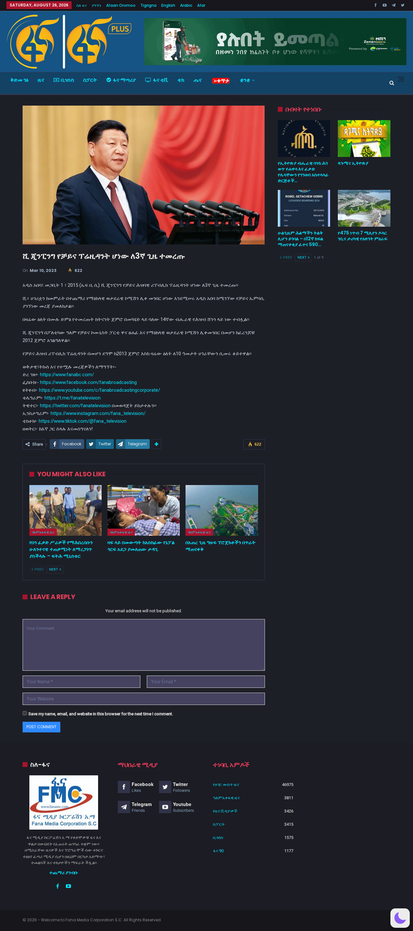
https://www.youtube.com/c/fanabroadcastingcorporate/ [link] (99, 390)
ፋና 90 (218, 850)
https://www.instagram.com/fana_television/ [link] (98, 413)
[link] (88, 382)
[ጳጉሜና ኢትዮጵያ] (364, 138)
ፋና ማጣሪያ (124, 80)
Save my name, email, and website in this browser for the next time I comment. (100, 713)
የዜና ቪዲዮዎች (225, 811)
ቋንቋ (245, 80)
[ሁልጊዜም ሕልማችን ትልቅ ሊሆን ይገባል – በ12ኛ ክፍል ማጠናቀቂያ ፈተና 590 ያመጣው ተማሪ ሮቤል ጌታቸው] (304, 208)
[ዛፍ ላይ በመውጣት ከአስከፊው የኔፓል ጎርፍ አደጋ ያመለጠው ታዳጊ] (143, 510)
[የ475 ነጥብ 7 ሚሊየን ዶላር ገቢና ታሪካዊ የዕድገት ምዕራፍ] (364, 208)
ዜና (41, 80)
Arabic (186, 5)
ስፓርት (90, 80)
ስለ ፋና (81, 5)
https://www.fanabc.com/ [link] (67, 375)
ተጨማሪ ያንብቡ (63, 872)
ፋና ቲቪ (160, 80)
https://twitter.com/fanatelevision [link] (75, 406)
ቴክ (180, 80)
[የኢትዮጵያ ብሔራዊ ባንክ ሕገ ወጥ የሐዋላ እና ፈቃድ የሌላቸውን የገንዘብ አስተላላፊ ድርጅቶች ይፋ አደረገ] (304, 138)
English (168, 5)
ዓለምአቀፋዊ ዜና (43, 532)
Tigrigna (148, 5)
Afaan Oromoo (121, 5)
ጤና (198, 80)
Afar (201, 5)
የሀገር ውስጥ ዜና (226, 784)
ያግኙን (96, 5)
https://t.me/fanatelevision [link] (73, 398)
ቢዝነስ (67, 80)
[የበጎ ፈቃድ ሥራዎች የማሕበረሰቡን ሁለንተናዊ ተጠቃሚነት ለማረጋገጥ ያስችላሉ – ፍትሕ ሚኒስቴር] (65, 510)
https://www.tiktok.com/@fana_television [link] (82, 421)
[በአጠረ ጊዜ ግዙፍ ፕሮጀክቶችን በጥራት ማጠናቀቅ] (222, 510)
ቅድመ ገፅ (19, 80)
